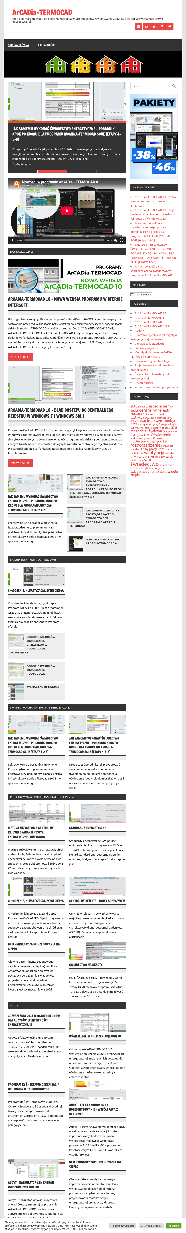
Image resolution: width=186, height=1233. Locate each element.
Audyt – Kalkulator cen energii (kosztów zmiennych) (31, 1184)
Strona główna (18, 45)
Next (19, 85)
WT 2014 (144, 456)
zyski (170, 456)
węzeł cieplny (157, 456)
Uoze (161, 449)
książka (165, 427)
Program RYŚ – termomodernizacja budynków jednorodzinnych (33, 1086)
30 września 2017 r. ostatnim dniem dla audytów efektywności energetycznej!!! (34, 1020)
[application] (67, 211)
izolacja (148, 427)
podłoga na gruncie (141, 438)
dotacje (134, 420)
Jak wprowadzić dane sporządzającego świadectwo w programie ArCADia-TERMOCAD (94, 518)
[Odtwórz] (13, 240)
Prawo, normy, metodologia (152, 361)
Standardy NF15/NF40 (43, 687)
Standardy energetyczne (87, 828)
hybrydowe (136, 427)
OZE (147, 435)
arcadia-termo (161, 406)
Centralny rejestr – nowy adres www (97, 900)
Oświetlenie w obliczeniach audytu (95, 1036)
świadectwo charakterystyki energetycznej (151, 466)
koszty (157, 427)
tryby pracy (149, 449)
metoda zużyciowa (146, 430)
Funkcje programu (146, 348)
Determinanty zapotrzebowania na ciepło (34, 946)
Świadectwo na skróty (85, 964)
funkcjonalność (167, 424)
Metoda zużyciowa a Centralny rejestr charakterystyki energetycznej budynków (31, 832)
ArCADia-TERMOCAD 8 (149, 317)
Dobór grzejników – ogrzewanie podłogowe (42, 670)
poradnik (162, 441)
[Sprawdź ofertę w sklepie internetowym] (154, 177)
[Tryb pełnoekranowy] (121, 240)
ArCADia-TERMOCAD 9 (149, 321)
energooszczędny (148, 424)
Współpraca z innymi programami (156, 387)
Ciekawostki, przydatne (150, 343)
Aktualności (46, 45)
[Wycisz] (115, 240)
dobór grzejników (164, 417)
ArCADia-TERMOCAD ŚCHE (152, 326)
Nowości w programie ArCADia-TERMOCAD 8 (103, 541)
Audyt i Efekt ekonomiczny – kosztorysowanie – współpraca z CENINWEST (93, 1109)
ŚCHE (148, 459)
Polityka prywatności (123, 1225)
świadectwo (144, 464)
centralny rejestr (154, 410)
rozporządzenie (145, 445)
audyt (134, 410)
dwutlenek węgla (152, 420)
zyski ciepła (136, 459)
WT (136, 456)
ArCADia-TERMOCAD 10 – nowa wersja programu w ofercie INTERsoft (65, 302)
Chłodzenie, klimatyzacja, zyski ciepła (36, 590)
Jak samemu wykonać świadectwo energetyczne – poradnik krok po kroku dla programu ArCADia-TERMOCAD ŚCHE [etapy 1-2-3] (33, 503)
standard (135, 449)
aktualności (139, 406)
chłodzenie (138, 414)
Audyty (139, 330)
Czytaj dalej (20, 357)
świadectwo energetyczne (148, 471)
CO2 (147, 417)
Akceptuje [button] (174, 1225)
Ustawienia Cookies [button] (151, 1225)
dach (153, 417)
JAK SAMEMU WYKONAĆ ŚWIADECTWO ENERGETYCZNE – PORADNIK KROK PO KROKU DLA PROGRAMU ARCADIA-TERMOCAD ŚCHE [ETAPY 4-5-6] (66, 134)
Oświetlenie (161, 434)
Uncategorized (144, 382)
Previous (11, 85)
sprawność (167, 445)
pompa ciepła (149, 441)
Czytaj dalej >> (21, 164)
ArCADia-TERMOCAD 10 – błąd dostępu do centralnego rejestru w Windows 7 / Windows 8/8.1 (60, 413)
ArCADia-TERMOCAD (42, 12)
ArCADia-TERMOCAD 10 (150, 313)
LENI (173, 427)
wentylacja (154, 452)
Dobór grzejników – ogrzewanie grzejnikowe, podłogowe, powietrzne (33, 644)
